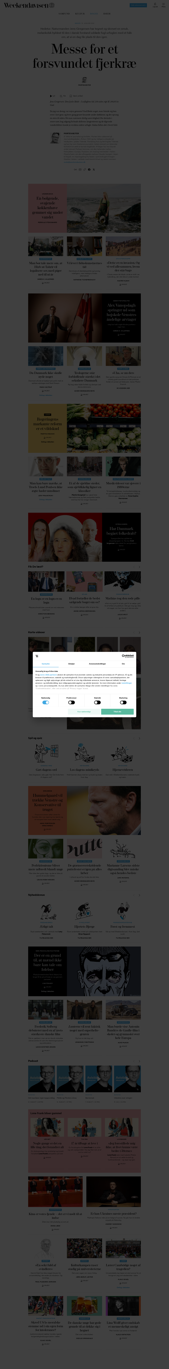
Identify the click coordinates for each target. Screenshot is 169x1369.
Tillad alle (117, 712)
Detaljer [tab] (71, 664)
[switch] (71, 702)
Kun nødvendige (84, 712)
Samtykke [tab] (46, 664)
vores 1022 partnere (48, 675)
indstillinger (127, 683)
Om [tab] (123, 664)
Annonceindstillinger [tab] (97, 664)
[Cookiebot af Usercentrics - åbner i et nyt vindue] (124, 656)
